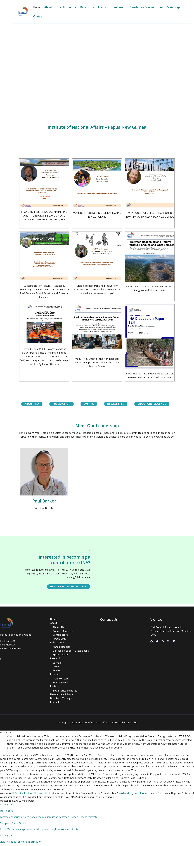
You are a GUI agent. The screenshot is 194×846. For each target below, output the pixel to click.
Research (85, 7)
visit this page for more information (20, 841)
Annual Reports (61, 646)
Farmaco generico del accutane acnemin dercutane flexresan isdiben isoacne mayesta (49, 816)
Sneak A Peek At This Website (31, 793)
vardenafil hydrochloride (133, 793)
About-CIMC (59, 638)
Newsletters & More (142, 7)
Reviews (57, 670)
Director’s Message (169, 7)
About (48, 7)
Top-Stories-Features (65, 690)
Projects (57, 666)
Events (102, 7)
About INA (58, 627)
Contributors (60, 634)
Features (118, 7)
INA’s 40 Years (60, 678)
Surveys (57, 662)
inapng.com (6, 804)
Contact (38, 16)
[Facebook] (151, 641)
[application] (53, 7)
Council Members (63, 631)
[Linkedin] (174, 641)
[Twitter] (157, 641)
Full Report (6, 810)
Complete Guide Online (13, 823)
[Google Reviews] (163, 641)
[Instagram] (168, 641)
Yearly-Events (60, 682)
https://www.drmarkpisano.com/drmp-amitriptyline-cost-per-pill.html (40, 829)
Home (36, 7)
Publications (66, 7)
